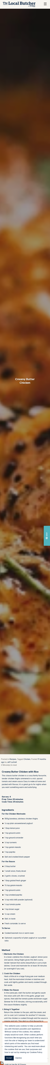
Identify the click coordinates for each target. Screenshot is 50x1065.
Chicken (27, 759)
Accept (9, 1058)
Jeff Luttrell (12, 762)
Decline (18, 1058)
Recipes (13, 759)
